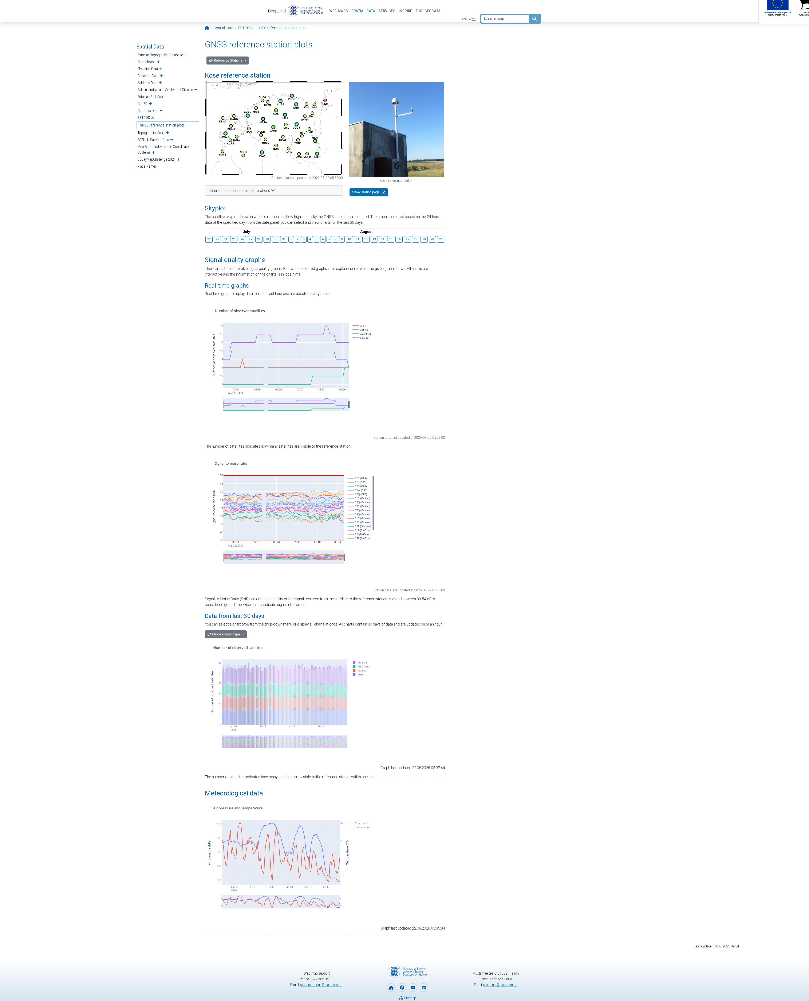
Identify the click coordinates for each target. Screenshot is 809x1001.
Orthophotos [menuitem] (146, 62)
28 (259, 239)
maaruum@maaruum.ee (500, 984)
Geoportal (277, 10)
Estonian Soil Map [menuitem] (150, 96)
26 (242, 239)
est (464, 19)
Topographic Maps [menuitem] (151, 133)
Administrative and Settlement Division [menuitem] (165, 89)
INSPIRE (406, 11)
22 (209, 239)
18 (415, 239)
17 (407, 239)
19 (424, 239)
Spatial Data (363, 11)
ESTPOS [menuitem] (144, 117)
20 (432, 239)
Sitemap (409, 998)
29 (267, 239)
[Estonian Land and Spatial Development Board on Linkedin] (424, 987)
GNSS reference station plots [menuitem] (162, 125)
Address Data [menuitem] (147, 83)
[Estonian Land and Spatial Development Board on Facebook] (402, 987)
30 (275, 239)
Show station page (366, 192)
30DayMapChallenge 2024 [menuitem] (157, 159)
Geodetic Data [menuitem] (148, 110)
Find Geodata (428, 11)
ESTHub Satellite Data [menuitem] (153, 139)
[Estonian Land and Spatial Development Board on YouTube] (413, 987)
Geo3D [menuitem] (142, 103)
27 (250, 239)
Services (387, 11)
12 (366, 239)
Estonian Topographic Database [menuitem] (160, 55)
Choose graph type (226, 634)
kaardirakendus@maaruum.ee (321, 984)
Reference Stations (228, 60)
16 (399, 239)
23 (217, 239)
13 (374, 239)
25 (234, 239)
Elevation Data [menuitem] (148, 69)
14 (382, 239)
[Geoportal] (305, 11)
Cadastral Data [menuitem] (148, 76)
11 (357, 239)
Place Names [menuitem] (147, 166)
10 (349, 239)
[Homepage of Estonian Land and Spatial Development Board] (391, 987)
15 (390, 239)
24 (225, 239)
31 (283, 239)
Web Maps (338, 11)
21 (440, 239)
